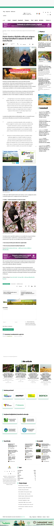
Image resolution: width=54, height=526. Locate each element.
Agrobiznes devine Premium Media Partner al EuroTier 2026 (46, 445)
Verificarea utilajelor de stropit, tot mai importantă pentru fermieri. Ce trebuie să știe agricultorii (44, 124)
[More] (32, 44)
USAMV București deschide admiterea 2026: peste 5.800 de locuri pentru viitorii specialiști (44, 68)
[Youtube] (50, 15)
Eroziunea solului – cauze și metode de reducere (29, 451)
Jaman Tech (23, 516)
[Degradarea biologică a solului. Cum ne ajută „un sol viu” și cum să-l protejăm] (5, 451)
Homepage (5, 30)
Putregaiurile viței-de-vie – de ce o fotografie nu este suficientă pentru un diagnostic (20, 375)
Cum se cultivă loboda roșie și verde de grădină (10, 293)
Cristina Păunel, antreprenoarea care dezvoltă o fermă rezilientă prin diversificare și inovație (33, 376)
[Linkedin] (46, 12)
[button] (48, 20)
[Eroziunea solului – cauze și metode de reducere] (22, 451)
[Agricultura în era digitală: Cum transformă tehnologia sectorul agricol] (5, 445)
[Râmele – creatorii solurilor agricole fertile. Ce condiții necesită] (5, 457)
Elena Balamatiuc (30, 448)
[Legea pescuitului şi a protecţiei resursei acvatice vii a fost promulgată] (22, 445)
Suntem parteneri (9, 390)
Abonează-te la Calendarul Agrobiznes (10, 356)
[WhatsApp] (48, 15)
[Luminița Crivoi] (4, 44)
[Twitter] (14, 471)
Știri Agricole (41, 42)
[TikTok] (50, 12)
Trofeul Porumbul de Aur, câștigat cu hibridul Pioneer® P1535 (27, 293)
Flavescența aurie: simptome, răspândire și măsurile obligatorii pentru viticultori (8, 375)
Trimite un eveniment (18, 336)
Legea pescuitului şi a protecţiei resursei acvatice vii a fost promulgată (29, 445)
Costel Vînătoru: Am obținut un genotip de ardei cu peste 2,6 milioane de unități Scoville (44, 114)
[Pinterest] (29, 286)
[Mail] (48, 12)
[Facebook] (43, 12)
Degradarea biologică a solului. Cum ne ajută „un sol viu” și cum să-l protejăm (13, 452)
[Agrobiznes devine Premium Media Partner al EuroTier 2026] (38, 445)
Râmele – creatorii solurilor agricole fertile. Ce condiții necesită (11, 458)
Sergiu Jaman (12, 448)
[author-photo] (9, 448)
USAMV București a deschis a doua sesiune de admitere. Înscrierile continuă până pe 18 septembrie (44, 45)
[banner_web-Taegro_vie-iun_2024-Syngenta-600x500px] (11, 157)
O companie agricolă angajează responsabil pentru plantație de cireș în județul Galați (46, 451)
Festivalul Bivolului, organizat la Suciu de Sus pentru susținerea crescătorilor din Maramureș (46, 457)
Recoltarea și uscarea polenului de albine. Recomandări (29, 456)
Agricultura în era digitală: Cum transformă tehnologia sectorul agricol (12, 445)
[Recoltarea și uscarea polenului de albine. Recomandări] (22, 457)
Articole (8, 30)
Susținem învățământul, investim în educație (16, 414)
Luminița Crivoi (6, 44)
